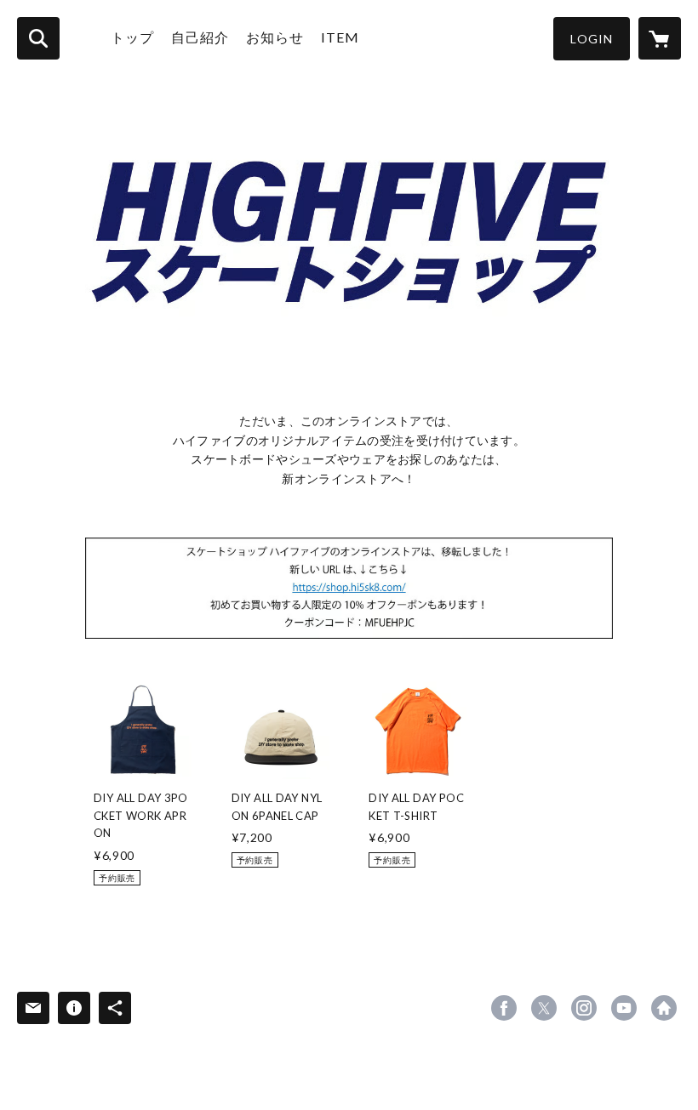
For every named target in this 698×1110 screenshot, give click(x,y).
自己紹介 (200, 37)
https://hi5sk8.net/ (664, 1008)
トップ (132, 37)
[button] (591, 38)
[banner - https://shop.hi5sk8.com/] (349, 588)
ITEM (340, 37)
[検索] (38, 38)
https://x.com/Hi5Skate (544, 1008)
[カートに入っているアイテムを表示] (659, 38)
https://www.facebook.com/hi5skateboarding (504, 1008)
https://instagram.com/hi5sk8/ (584, 1008)
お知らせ (275, 37)
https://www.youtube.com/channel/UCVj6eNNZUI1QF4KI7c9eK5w (624, 1008)
